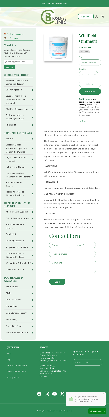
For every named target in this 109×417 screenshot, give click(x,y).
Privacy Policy (13, 377)
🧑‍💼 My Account (11, 38)
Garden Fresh (12, 306)
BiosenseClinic (48, 411)
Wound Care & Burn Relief (18, 263)
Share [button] (84, 121)
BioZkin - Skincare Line (17, 109)
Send (57, 282)
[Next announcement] (104, 4)
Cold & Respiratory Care (17, 218)
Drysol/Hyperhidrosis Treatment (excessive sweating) (16, 99)
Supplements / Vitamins (17, 247)
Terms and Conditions (16, 371)
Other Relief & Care (15, 269)
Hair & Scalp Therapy (16, 167)
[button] (6, 17)
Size (80, 57)
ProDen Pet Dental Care (17, 332)
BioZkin (9, 138)
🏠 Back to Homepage (14, 34)
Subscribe (9, 67)
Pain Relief (11, 125)
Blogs (9, 353)
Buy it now (90, 91)
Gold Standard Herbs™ (16, 313)
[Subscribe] (87, 362)
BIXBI (8, 293)
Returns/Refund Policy (17, 365)
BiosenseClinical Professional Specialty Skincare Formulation (16, 148)
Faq (8, 359)
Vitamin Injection (14, 90)
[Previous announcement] (5, 4)
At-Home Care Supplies (17, 212)
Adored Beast (12, 287)
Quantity (82, 69)
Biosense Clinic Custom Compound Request (17, 82)
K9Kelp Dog (11, 319)
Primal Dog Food (14, 326)
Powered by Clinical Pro (63, 411)
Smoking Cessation (15, 241)
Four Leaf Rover (13, 300)
